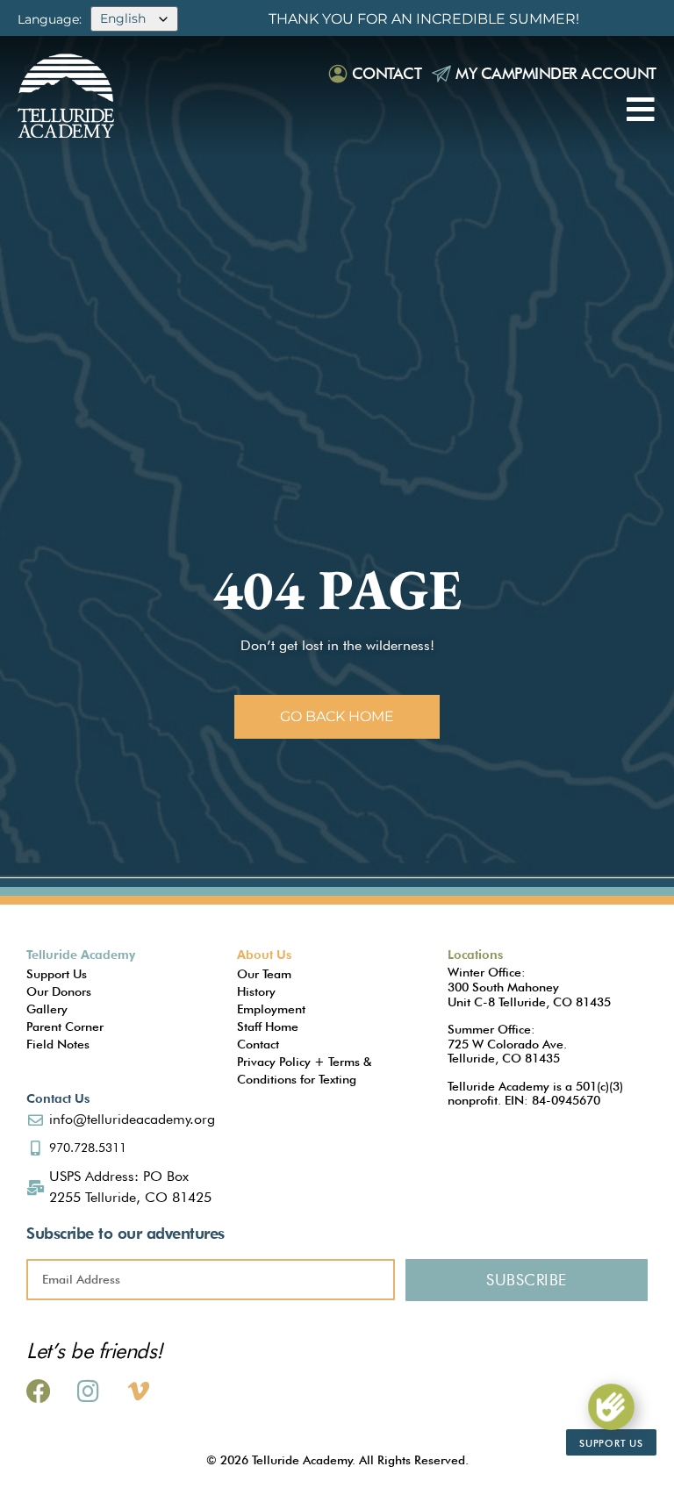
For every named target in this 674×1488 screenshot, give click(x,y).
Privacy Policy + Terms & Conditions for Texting (304, 1070)
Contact (387, 73)
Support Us (56, 974)
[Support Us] (611, 1407)
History (256, 991)
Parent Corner (65, 1026)
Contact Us (58, 1098)
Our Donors (58, 991)
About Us (264, 955)
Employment (271, 1009)
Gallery (47, 1009)
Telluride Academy (80, 955)
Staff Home (267, 1026)
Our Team (264, 974)
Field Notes (58, 1044)
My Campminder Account (555, 73)
